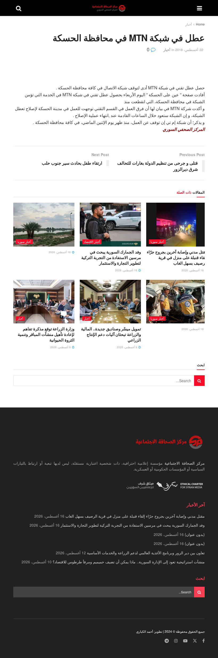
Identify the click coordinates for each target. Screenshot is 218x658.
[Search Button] (18, 8)
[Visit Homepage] (109, 8)
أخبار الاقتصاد (92, 241)
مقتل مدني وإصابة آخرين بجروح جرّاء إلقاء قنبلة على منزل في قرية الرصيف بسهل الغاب (177, 257)
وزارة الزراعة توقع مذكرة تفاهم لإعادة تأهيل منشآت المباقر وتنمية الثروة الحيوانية (46, 334)
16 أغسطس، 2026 (193, 270)
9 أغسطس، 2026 (127, 347)
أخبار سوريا (157, 241)
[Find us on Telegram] (167, 641)
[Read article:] (43, 224)
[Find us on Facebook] (203, 641)
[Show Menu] (199, 8)
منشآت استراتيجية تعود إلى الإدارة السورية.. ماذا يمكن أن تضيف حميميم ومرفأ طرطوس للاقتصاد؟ (129, 561)
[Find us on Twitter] (195, 641)
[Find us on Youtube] (185, 641)
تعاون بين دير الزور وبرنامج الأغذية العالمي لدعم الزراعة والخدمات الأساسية (146, 552)
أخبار (188, 24)
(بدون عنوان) (195, 534)
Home (200, 24)
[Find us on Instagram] (176, 641)
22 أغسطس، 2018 (189, 49)
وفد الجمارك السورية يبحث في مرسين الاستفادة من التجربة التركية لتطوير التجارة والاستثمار (111, 257)
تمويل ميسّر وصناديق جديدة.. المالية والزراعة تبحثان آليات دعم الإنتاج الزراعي (111, 334)
